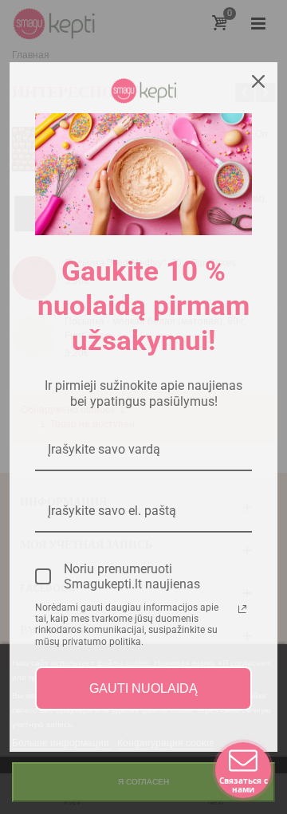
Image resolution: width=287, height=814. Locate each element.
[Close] (258, 81)
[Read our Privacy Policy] (242, 609)
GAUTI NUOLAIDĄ (143, 688)
